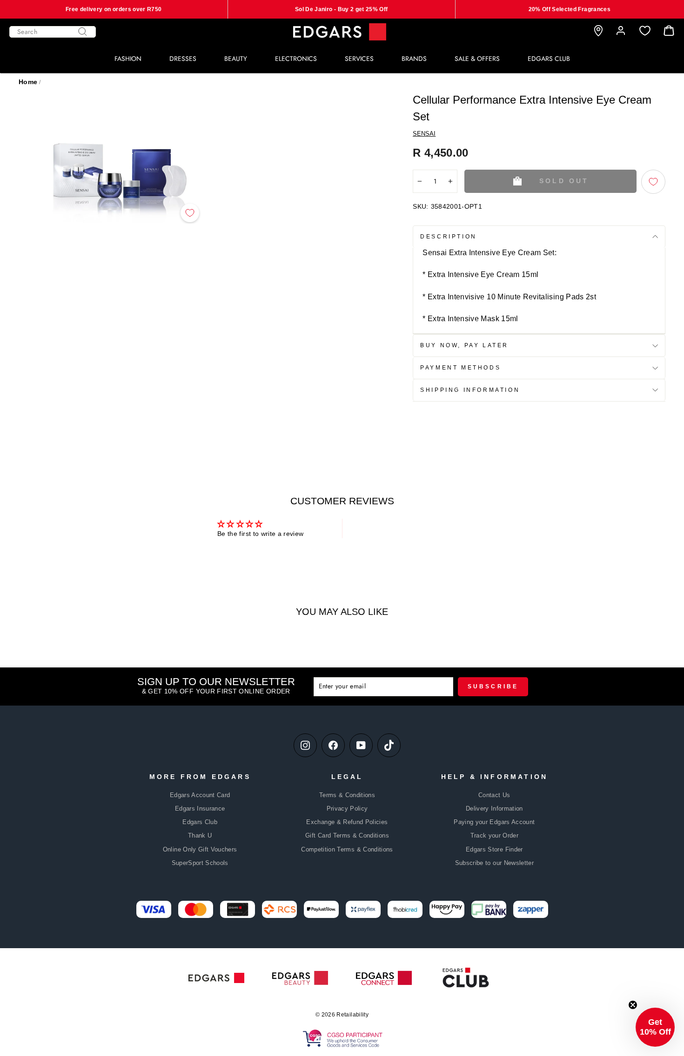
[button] (655, 1027)
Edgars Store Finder (494, 849)
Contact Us (494, 795)
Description (448, 236)
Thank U (200, 835)
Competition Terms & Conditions (347, 849)
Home (28, 82)
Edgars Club (199, 821)
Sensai (424, 133)
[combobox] (52, 32)
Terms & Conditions (347, 795)
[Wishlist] (645, 31)
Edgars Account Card (200, 795)
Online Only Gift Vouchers (200, 849)
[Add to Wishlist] (190, 213)
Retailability (352, 1014)
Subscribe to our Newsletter (494, 862)
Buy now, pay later (464, 345)
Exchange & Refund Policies (347, 821)
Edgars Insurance (200, 808)
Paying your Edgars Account (494, 821)
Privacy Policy (347, 808)
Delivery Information (494, 808)
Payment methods (460, 367)
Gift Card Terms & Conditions (347, 835)
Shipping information (470, 390)
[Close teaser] (632, 1005)
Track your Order (494, 835)
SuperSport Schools (200, 862)
